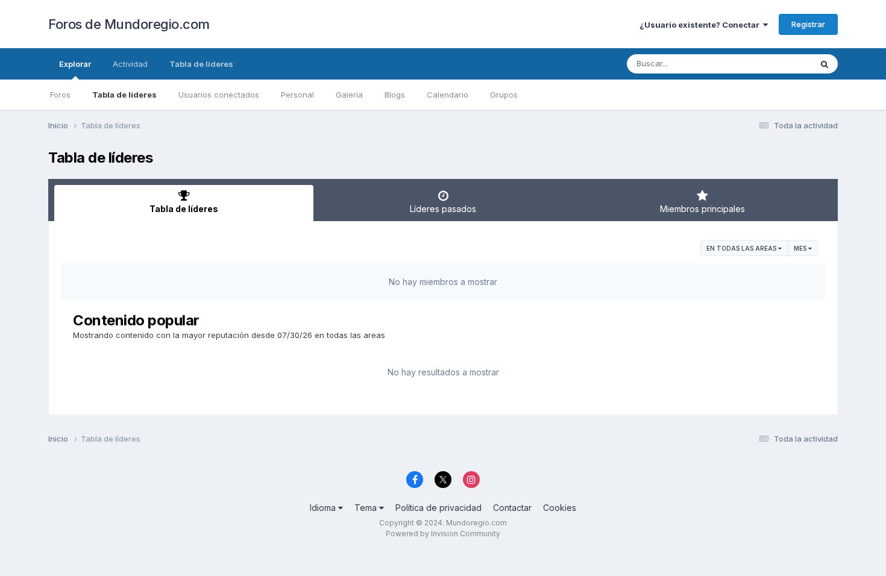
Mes (801, 248)
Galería (349, 94)
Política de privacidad (438, 507)
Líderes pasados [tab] (443, 209)
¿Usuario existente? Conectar (701, 25)
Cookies (559, 507)
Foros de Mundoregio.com (129, 24)
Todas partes (771, 63)
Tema (366, 507)
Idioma (324, 507)
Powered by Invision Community (443, 533)
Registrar (808, 24)
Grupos (504, 94)
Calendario (447, 94)
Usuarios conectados (218, 94)
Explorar (75, 64)
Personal (297, 94)
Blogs (395, 94)
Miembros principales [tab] (702, 209)
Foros (60, 94)
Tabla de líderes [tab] (183, 209)
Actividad (130, 64)
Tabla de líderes (124, 94)
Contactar (512, 507)
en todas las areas (742, 248)
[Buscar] (824, 64)
